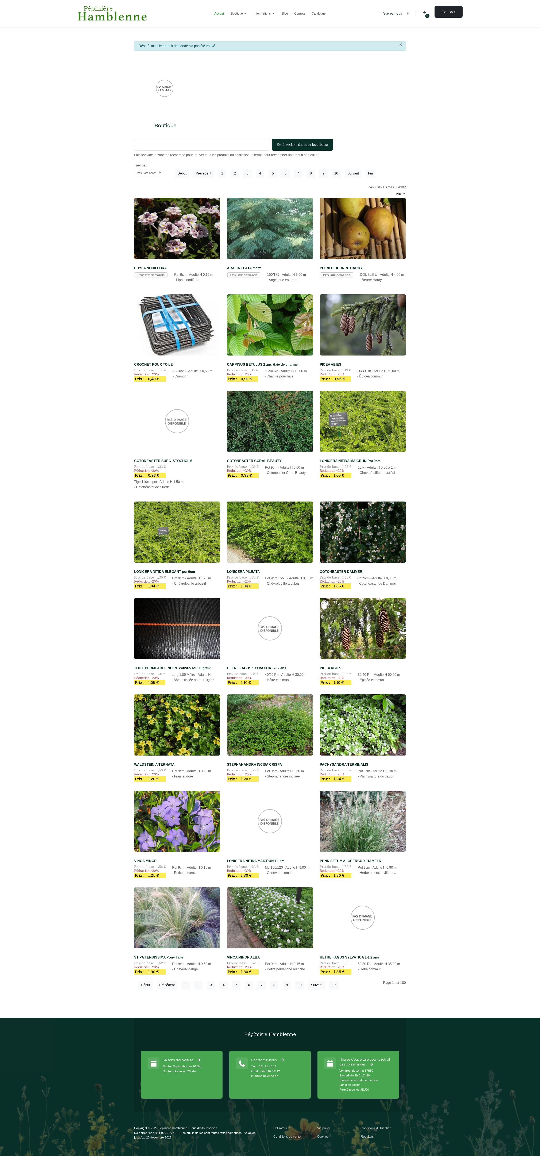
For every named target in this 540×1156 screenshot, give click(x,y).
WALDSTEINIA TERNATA (154, 764)
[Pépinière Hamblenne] (139, 13)
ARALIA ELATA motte (244, 268)
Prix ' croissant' (147, 172)
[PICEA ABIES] (363, 324)
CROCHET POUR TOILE (153, 364)
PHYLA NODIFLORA (150, 268)
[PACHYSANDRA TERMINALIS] (363, 724)
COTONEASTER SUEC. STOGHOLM (163, 461)
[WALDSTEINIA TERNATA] (177, 724)
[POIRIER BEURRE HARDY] (363, 228)
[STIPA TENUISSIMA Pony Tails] (177, 917)
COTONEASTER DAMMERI (341, 571)
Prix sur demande (151, 275)
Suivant (353, 173)
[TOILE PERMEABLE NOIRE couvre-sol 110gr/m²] (177, 628)
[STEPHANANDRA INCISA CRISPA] (270, 724)
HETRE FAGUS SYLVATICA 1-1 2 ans (256, 668)
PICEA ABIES (330, 364)
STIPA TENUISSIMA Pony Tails (158, 957)
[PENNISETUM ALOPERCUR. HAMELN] (363, 821)
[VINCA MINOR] (177, 821)
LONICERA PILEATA (243, 571)
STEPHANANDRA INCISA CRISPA (254, 764)
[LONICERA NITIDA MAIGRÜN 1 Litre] (270, 821)
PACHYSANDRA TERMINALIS (344, 764)
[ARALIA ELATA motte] (270, 228)
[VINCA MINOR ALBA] (270, 917)
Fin (370, 173)
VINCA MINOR (145, 861)
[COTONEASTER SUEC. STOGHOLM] (177, 421)
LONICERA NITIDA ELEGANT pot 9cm (164, 571)
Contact (448, 12)
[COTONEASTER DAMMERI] (363, 532)
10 (336, 173)
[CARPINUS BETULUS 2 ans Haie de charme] (270, 324)
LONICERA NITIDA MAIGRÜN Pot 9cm (350, 461)
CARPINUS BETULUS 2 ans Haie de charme (262, 364)
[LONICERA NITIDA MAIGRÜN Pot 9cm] (363, 421)
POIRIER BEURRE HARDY (341, 268)
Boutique (166, 125)
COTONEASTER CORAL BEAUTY (254, 461)
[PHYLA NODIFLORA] (177, 228)
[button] (239, 13)
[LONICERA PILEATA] (270, 532)
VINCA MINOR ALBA (243, 957)
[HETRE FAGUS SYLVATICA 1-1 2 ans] (270, 628)
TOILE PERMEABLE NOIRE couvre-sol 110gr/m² (172, 668)
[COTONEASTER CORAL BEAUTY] (270, 421)
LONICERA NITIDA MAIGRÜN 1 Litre (256, 861)
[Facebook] (408, 13)
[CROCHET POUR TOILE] (177, 324)
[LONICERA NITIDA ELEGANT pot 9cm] (177, 532)
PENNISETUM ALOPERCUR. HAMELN (350, 861)
